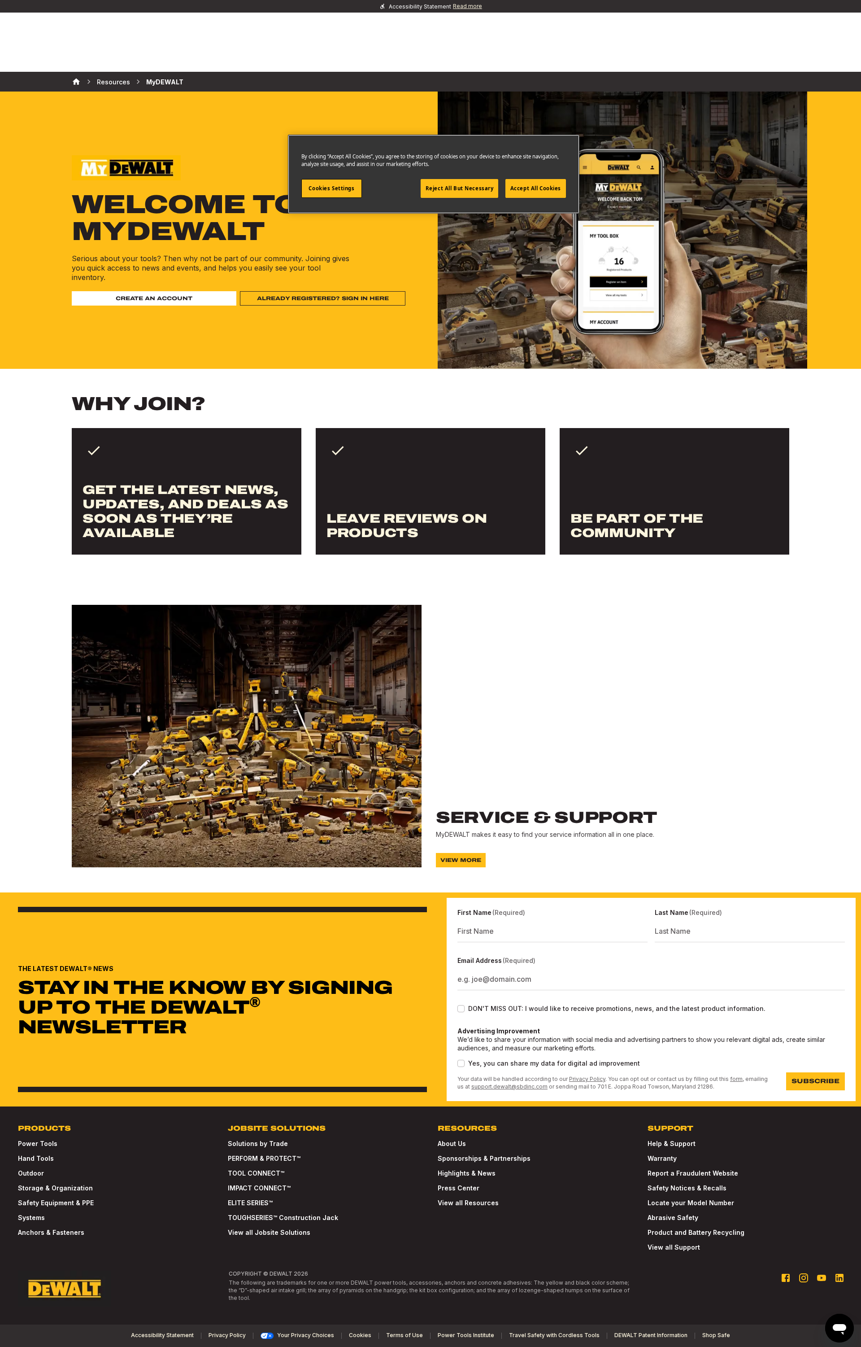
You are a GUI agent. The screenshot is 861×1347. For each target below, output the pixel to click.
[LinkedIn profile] (839, 1278)
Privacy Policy (587, 1079)
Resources (113, 82)
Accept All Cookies (535, 188)
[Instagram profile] (803, 1278)
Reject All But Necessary (460, 188)
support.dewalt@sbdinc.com (509, 1086)
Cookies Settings (331, 188)
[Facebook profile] (785, 1278)
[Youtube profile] (821, 1278)
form (736, 1079)
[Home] (76, 81)
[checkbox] (461, 1008)
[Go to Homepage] (64, 1289)
